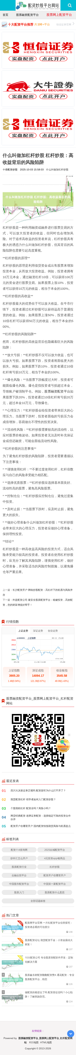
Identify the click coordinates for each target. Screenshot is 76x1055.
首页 (5, 15)
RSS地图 (34, 1042)
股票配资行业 (19, 866)
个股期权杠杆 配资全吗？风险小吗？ (31, 808)
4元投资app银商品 (54, 858)
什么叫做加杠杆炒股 (57, 169)
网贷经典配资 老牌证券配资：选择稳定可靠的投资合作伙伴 (41, 817)
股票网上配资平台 (59, 14)
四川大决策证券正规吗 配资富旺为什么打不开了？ (38, 790)
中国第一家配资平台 (54, 883)
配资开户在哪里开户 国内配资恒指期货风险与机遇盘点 (41, 826)
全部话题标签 (38, 901)
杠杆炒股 (55, 866)
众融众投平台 (19, 875)
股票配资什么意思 (55, 892)
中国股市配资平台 (19, 883)
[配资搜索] (70, 5)
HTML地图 (46, 1042)
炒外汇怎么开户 (19, 858)
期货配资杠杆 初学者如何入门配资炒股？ (33, 799)
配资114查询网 (19, 849)
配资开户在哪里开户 (54, 875)
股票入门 (19, 892)
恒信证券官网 (63, 24)
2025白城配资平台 (54, 849)
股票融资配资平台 (27, 15)
